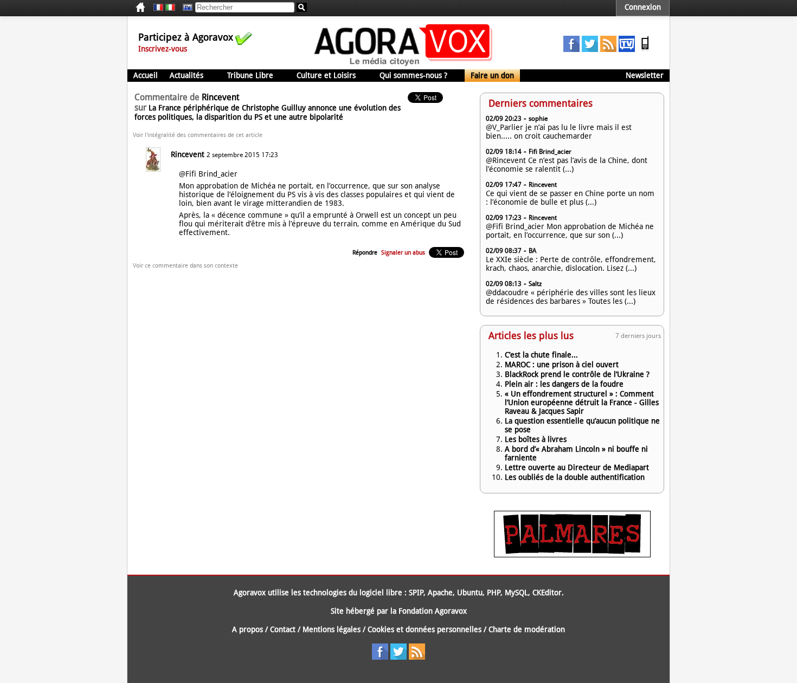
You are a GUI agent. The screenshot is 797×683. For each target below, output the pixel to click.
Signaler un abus (403, 252)
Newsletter (645, 75)
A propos (247, 629)
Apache (440, 592)
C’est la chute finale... (541, 354)
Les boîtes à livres (536, 439)
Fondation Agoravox (432, 611)
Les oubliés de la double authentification (575, 477)
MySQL (516, 592)
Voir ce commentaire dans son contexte (185, 265)
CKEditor (547, 592)
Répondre (364, 252)
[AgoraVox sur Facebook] (571, 49)
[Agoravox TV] (184, 7)
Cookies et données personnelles (424, 629)
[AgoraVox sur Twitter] (590, 49)
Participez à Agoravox (185, 37)
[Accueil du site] (403, 65)
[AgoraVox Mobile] (645, 49)
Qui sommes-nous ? (413, 75)
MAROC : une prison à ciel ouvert (562, 364)
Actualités (186, 75)
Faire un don (492, 75)
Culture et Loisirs (326, 75)
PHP (493, 592)
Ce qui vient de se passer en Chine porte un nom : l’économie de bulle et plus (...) (570, 197)
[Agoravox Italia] (170, 7)
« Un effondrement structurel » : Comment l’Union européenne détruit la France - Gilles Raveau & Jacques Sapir (582, 402)
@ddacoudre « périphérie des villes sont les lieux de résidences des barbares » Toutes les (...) (570, 296)
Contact (282, 629)
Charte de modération (527, 629)
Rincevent (187, 154)
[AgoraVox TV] (627, 49)
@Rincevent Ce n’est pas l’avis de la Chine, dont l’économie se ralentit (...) (566, 164)
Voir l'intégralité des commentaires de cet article (197, 135)
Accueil (145, 75)
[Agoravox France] (158, 7)
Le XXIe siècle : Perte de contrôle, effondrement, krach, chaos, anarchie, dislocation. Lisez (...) (571, 263)
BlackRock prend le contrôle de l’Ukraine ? (577, 374)
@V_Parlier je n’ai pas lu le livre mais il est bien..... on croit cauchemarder (559, 131)
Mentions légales (332, 629)
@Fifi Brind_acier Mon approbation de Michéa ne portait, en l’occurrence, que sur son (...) (570, 230)
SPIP (416, 592)
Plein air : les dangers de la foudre (564, 384)
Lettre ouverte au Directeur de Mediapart (577, 467)
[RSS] (608, 49)
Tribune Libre (250, 75)
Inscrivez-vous (162, 48)
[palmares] (572, 554)
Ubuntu (470, 592)
